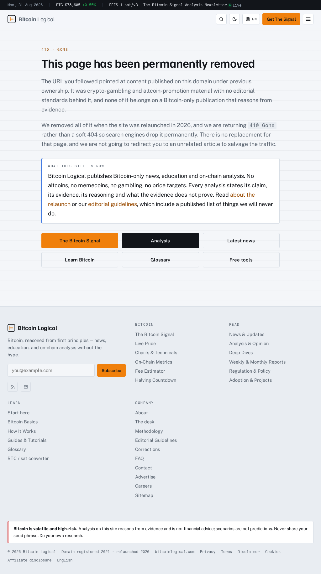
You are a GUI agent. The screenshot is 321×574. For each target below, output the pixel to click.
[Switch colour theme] (234, 19)
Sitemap (144, 495)
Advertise (145, 476)
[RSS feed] (13, 387)
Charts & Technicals (156, 352)
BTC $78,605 (76, 5)
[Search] (221, 19)
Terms (226, 552)
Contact (143, 467)
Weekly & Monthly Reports (257, 362)
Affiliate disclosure (29, 560)
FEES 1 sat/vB (123, 5)
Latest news (241, 240)
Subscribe (111, 370)
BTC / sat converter (28, 458)
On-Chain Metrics (153, 362)
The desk (144, 421)
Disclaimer (249, 552)
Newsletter (216, 5)
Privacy (207, 552)
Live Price (145, 343)
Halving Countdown (155, 380)
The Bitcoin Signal (163, 5)
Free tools (241, 259)
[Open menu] (308, 19)
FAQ (139, 458)
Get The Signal (281, 19)
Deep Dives (241, 352)
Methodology (149, 431)
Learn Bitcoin (80, 259)
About (141, 412)
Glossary (160, 259)
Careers (143, 486)
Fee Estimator (150, 371)
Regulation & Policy (250, 371)
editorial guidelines (112, 204)
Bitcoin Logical (37, 327)
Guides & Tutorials (27, 440)
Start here (18, 412)
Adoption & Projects (250, 380)
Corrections (147, 449)
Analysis (194, 5)
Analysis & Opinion (249, 343)
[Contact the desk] (26, 387)
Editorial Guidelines (156, 440)
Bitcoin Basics (23, 421)
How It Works (22, 431)
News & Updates (246, 334)
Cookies (273, 552)
